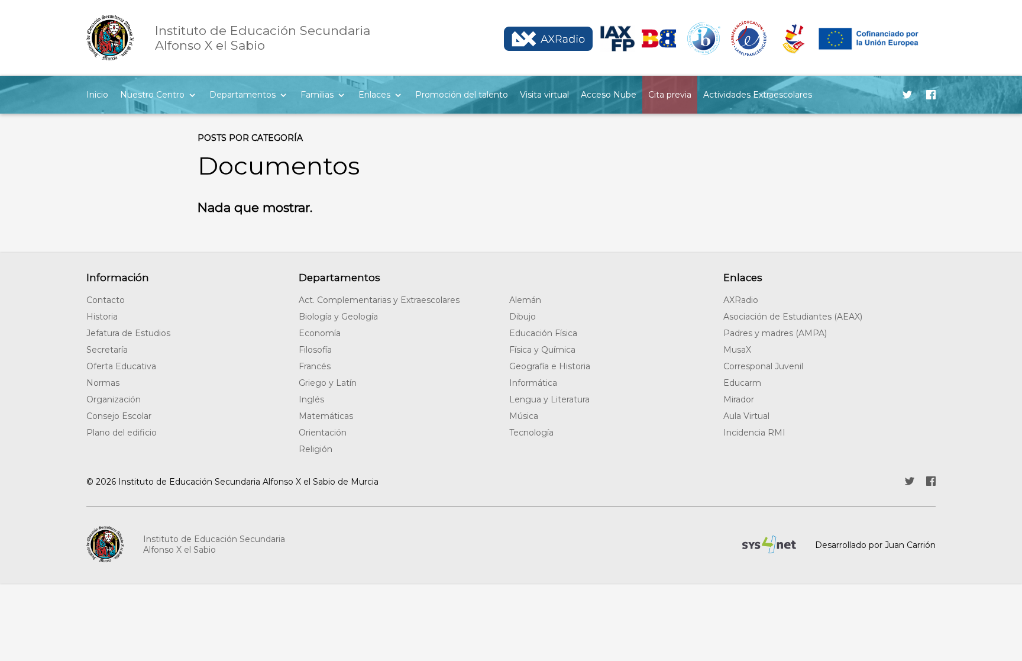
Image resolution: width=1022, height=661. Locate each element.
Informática (533, 383)
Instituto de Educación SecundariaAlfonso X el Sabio (214, 544)
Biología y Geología (338, 316)
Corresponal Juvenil (763, 366)
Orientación (323, 432)
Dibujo (522, 316)
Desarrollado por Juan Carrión (875, 545)
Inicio (97, 94)
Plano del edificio (121, 432)
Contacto (105, 300)
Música (523, 416)
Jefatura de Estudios (128, 333)
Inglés (311, 399)
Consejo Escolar (118, 416)
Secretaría (107, 349)
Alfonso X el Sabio (262, 38)
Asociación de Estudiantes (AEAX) (792, 316)
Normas (102, 383)
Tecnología (531, 432)
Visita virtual (544, 94)
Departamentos (242, 94)
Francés (315, 366)
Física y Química (542, 349)
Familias (317, 94)
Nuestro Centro (152, 94)
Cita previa (669, 94)
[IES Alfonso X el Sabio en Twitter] (907, 95)
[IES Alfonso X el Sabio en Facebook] (931, 95)
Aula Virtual (746, 416)
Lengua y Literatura (549, 399)
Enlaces (374, 94)
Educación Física (543, 333)
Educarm (742, 383)
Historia (102, 316)
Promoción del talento (461, 94)
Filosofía (315, 349)
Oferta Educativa (121, 366)
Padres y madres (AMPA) (775, 333)
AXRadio (740, 300)
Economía (320, 333)
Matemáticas (326, 416)
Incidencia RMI (754, 432)
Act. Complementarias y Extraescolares (379, 300)
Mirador (738, 399)
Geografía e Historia (549, 366)
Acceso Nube (608, 94)
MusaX (737, 349)
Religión (315, 449)
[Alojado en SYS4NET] (769, 544)
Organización (113, 399)
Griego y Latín (328, 383)
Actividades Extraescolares (757, 94)
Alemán (525, 300)
